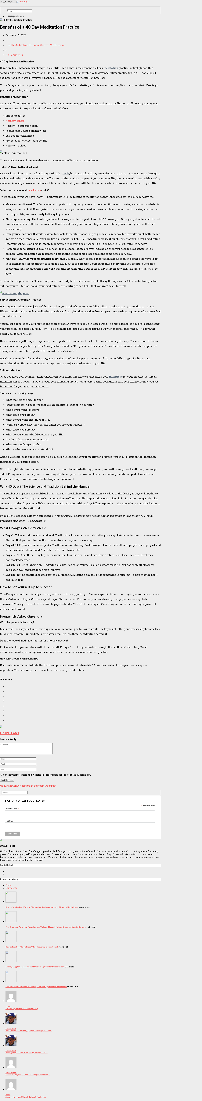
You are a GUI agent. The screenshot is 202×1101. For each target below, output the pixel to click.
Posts (8, 885)
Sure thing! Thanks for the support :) (21, 1007)
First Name (9, 821)
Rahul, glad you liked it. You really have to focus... (26, 1051)
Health (9, 45)
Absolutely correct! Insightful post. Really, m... (25, 1096)
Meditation (21, 45)
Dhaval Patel (9, 733)
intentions (116, 376)
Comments (11, 887)
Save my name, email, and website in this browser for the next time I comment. (47, 774)
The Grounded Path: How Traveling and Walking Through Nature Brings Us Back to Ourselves (46, 927)
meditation (111, 68)
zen (64, 45)
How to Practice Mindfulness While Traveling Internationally (32, 947)
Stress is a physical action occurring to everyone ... (27, 1073)
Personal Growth (39, 45)
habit (66, 173)
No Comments (14, 55)
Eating (11, 16)
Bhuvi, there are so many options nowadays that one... (28, 1029)
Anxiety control (15, 120)
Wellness (55, 45)
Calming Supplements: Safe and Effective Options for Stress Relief (34, 967)
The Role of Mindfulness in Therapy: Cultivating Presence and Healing (36, 986)
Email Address (12, 808)
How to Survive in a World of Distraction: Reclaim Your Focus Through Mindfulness (41, 907)
